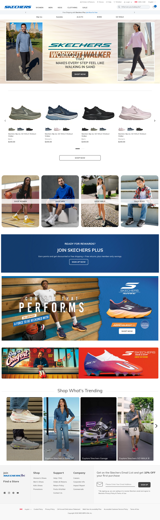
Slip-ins (39, 17)
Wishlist (118, 2)
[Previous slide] (25, 12)
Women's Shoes (39, 478)
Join (5, 472)
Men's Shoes (38, 482)
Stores (101, 2)
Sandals (59, 17)
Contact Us (57, 493)
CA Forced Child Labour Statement (68, 509)
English (150, 2)
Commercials (78, 489)
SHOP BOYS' (139, 201)
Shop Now (80, 74)
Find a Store (11, 481)
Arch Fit (80, 17)
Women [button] (39, 7)
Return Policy (58, 485)
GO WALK (120, 17)
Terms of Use (121, 493)
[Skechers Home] (18, 6)
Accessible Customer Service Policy (116, 509)
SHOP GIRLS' (99, 201)
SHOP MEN (60, 201)
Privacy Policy (110, 493)
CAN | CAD (142, 2)
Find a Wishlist (59, 489)
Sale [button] (85, 7)
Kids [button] (60, 7)
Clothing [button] (72, 7)
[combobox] (133, 7)
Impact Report (79, 485)
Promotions (38, 489)
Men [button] (51, 7)
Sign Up (144, 485)
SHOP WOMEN (20, 201)
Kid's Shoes (38, 485)
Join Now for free (91, 12)
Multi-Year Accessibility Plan (92, 509)
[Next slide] (134, 12)
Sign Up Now (79, 262)
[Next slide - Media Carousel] (156, 426)
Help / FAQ (57, 478)
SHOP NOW (80, 158)
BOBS (99, 17)
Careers (76, 478)
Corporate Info (79, 482)
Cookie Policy (38, 509)
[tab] (77, 148)
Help (109, 2)
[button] (128, 2)
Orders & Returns (88, 2)
